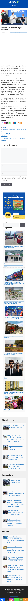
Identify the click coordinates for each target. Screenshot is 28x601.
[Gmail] (12, 123)
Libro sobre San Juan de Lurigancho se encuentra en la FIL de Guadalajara (16, 493)
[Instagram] (5, 123)
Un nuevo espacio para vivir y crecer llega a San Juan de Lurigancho (13, 354)
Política (5, 127)
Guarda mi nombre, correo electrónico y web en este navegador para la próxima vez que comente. (14, 178)
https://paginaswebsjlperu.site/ (14, 592)
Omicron (3, 132)
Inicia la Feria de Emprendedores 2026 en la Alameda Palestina (13, 247)
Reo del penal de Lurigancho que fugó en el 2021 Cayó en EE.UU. (15, 512)
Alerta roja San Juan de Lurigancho (12, 129)
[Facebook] (2, 123)
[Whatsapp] (10, 123)
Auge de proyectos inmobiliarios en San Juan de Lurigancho (13, 393)
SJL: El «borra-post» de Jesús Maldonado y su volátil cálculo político (16, 457)
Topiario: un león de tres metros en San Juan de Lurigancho (15, 447)
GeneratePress (14, 596)
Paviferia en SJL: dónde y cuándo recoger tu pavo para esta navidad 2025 (13, 318)
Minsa (24, 129)
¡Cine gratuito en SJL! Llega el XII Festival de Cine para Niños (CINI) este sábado (15, 558)
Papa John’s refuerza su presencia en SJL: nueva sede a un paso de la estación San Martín (14, 265)
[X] (7, 123)
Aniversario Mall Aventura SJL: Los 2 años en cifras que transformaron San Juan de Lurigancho (14, 336)
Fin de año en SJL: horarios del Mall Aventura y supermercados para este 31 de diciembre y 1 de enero (14, 283)
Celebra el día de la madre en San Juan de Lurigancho (13, 410)
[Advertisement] (14, 49)
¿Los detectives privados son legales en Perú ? (13, 377)
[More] (20, 123)
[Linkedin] (15, 123)
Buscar (5, 222)
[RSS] (18, 123)
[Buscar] (22, 225)
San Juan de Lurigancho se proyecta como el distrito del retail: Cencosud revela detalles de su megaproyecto (14, 302)
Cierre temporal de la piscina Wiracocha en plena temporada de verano (16, 466)
